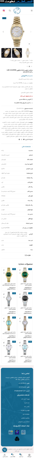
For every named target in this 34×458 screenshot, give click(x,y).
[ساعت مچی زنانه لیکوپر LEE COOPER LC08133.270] (25, 274)
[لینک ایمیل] (24, 139)
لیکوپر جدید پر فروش (14, 132)
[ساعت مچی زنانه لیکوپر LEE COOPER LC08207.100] (9, 323)
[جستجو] (10, 10)
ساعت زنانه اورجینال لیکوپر (10, 126)
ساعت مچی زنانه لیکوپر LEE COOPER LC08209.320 (10, 358)
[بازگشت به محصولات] (29, 66)
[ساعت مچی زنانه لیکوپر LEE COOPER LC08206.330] (9, 299)
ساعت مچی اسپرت (17, 113)
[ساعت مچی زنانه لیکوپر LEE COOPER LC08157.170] (9, 274)
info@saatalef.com (20, 391)
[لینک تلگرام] (19, 139)
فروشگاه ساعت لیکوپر (27, 132)
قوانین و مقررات (25, 410)
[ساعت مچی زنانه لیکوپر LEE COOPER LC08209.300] (25, 347)
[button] (31, 32)
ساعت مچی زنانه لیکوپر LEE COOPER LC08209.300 (26, 358)
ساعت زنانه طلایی (16, 128)
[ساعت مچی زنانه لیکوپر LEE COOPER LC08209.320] (9, 347)
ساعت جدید (14, 124)
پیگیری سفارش (25, 418)
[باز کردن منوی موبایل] (32, 10)
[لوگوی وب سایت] (17, 10)
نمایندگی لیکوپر (10, 136)
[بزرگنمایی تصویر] (29, 44)
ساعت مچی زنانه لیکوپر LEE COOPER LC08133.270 (26, 285)
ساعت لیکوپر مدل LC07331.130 (13, 130)
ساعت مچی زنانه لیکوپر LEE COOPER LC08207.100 (9, 332)
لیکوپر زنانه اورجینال (14, 134)
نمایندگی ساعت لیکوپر (21, 136)
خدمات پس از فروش (23, 422)
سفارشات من (26, 414)
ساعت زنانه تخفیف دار (15, 111)
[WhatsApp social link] (21, 139)
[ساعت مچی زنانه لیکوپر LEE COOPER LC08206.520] (25, 323)
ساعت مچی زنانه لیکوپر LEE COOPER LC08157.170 (9, 284)
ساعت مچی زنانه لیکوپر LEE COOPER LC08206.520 (26, 333)
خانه (31, 60)
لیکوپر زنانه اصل (25, 134)
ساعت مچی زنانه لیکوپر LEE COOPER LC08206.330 (10, 309)
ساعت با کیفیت (15, 122)
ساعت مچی (25, 60)
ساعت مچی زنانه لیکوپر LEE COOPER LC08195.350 (26, 309)
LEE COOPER (25, 111)
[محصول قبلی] (31, 66)
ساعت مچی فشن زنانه (27, 117)
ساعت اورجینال (24, 122)
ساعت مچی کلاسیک (15, 117)
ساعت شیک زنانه (6, 128)
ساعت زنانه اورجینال (23, 126)
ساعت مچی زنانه (15, 60)
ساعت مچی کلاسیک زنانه (26, 62)
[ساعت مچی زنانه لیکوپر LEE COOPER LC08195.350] (25, 299)
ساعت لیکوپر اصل (28, 130)
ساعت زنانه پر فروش (27, 128)
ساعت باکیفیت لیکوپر (24, 124)
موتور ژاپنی (22, 119)
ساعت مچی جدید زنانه (21, 115)
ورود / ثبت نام (25, 399)
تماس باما (26, 407)
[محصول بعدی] (27, 66)
